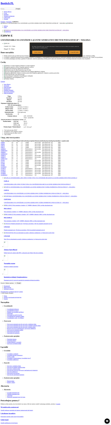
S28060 (3, 142)
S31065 (3, 160)
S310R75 (3, 170)
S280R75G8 (4, 158)
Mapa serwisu (7, 287)
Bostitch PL (7, 3)
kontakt (58, 404)
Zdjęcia (6, 26)
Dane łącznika (7, 87)
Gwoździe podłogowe (13, 359)
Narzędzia (9, 21)
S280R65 (3, 152)
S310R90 (3, 173)
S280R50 (3, 149)
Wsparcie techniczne (9, 16)
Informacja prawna (9, 289)
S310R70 (3, 168)
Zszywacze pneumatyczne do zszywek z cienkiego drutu (21, 324)
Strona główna (7, 11)
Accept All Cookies (74, 52)
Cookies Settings (37, 52)
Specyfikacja (7, 84)
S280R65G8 (4, 154)
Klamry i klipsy (11, 382)
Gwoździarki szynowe (13, 310)
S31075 (3, 162)
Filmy (5, 27)
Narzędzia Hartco (11, 340)
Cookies (21, 291)
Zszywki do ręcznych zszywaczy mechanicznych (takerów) (22, 370)
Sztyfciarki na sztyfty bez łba (14, 315)
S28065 (3, 144)
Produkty (6, 14)
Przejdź (18, 8)
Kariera (6, 299)
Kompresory (7, 88)
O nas (5, 13)
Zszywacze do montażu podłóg (15, 330)
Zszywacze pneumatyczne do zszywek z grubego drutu (21, 327)
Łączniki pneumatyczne (13, 392)
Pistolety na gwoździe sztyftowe (15, 312)
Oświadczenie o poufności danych (9, 291)
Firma (5, 296)
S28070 (3, 145)
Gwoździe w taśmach (12, 354)
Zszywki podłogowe (12, 371)
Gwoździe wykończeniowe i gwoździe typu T (19, 358)
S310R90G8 (4, 175)
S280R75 (3, 157)
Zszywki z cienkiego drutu (14, 366)
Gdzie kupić (7, 17)
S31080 (3, 163)
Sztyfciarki (10, 313)
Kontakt (6, 19)
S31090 (3, 165)
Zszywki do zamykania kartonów (15, 374)
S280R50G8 (4, 150)
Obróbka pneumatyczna (13, 394)
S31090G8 (3, 167)
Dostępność (7, 286)
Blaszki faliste (10, 381)
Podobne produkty (8, 90)
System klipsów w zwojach (14, 342)
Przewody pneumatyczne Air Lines (16, 397)
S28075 (3, 147)
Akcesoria (6, 86)
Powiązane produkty (9, 91)
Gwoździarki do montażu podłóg (15, 316)
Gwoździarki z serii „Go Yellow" (15, 318)
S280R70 (3, 155)
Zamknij (3, 81)
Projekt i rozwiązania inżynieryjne (12, 297)
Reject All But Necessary (61, 52)
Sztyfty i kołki (10, 356)
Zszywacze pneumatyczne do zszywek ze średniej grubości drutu (24, 325)
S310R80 (3, 171)
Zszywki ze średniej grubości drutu (16, 367)
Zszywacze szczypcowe (13, 331)
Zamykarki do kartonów (13, 333)
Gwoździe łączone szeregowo (15, 355)
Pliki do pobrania (8, 93)
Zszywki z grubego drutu (13, 369)
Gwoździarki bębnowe (13, 309)
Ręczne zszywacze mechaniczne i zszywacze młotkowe (21, 328)
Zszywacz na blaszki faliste (14, 343)
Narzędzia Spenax (11, 339)
